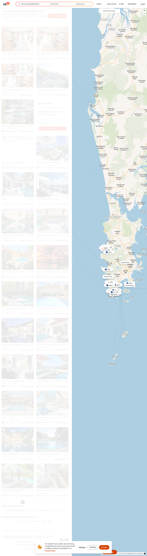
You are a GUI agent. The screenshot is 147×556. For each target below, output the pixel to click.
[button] (121, 4)
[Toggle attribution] (144, 553)
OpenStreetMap (138, 553)
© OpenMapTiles (122, 553)
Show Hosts (111, 4)
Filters (99, 4)
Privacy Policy (50, 551)
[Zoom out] (144, 13)
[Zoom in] (144, 10)
